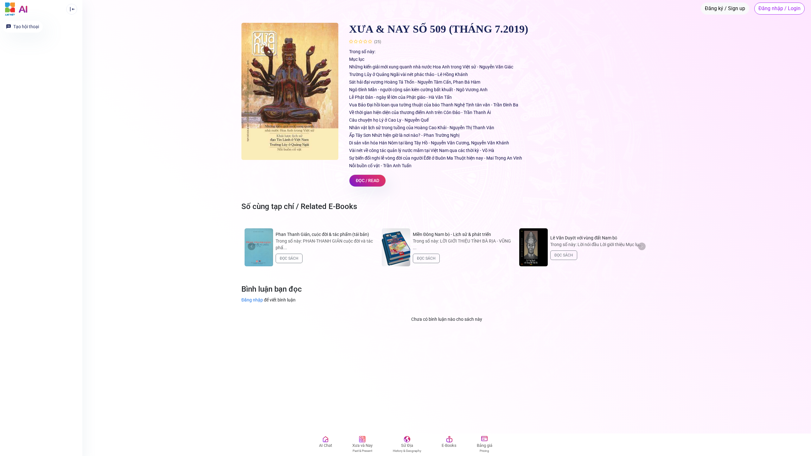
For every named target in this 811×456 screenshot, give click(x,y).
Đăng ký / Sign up (725, 8)
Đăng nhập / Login (779, 8)
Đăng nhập (268, 299)
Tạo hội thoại (26, 26)
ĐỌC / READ (367, 180)
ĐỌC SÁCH (289, 258)
